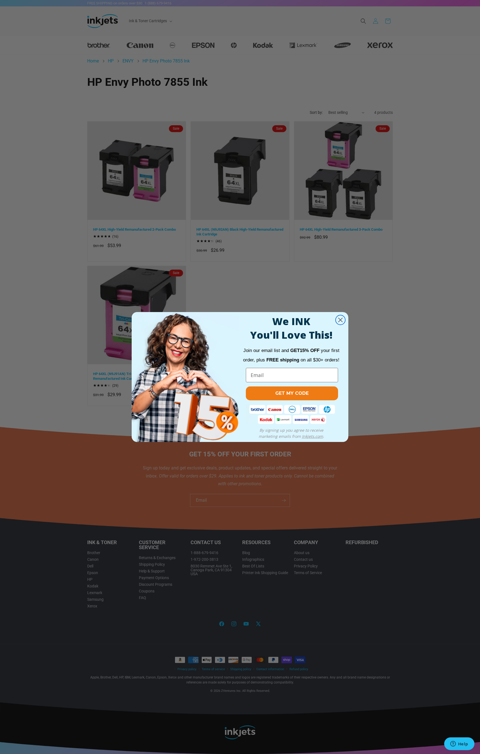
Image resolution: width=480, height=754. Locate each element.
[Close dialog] (340, 320)
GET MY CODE (292, 393)
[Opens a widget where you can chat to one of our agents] (459, 744)
